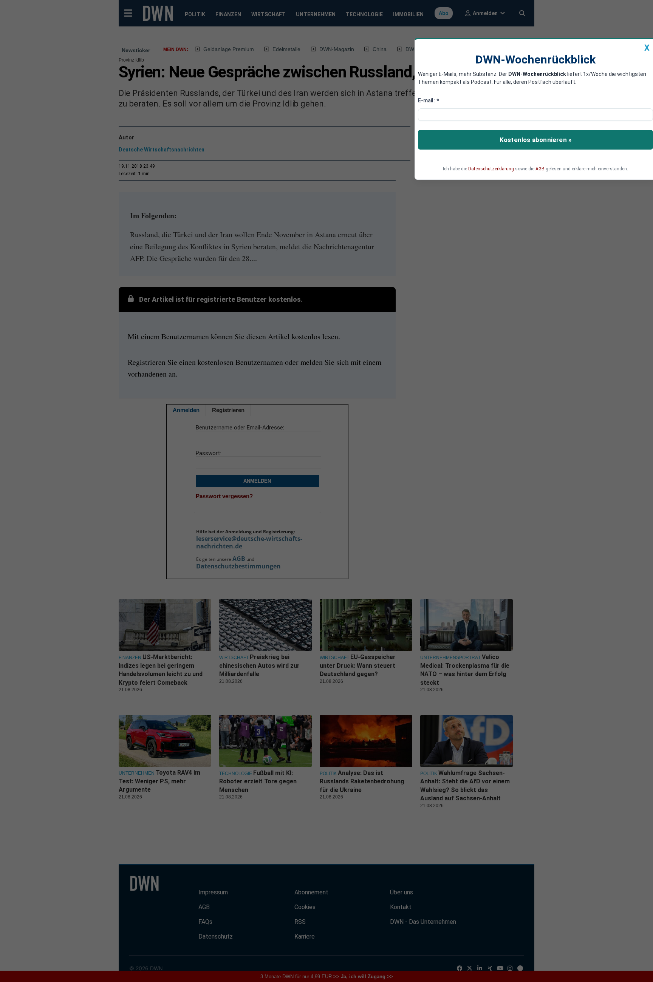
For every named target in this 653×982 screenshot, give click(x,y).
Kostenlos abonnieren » (535, 140)
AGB (540, 168)
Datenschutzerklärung (491, 168)
